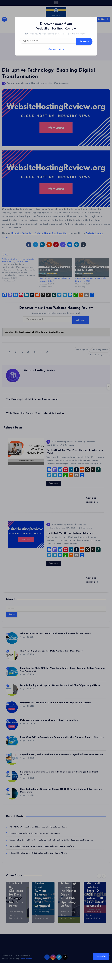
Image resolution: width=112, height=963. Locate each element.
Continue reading (56, 49)
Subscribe (84, 41)
